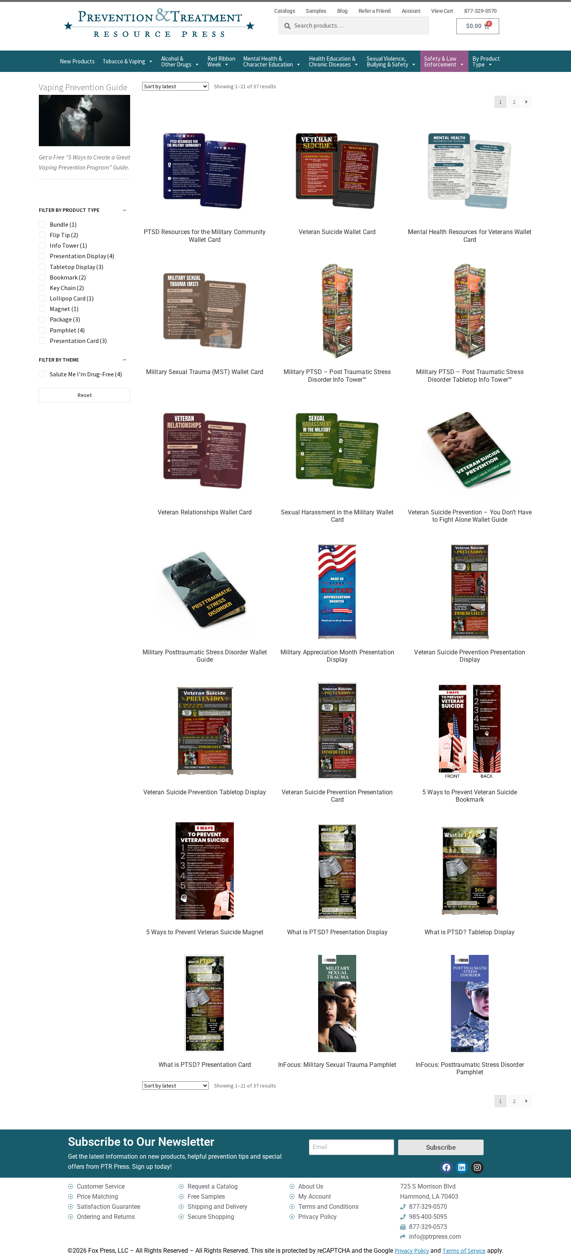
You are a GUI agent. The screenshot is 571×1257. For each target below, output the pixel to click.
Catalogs (284, 11)
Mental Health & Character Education (268, 61)
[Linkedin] (462, 1167)
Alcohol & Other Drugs (176, 61)
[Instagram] (477, 1167)
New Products (77, 61)
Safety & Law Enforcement (440, 61)
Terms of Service (464, 1250)
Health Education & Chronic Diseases (332, 61)
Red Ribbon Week (221, 61)
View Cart (442, 11)
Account (411, 11)
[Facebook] (446, 1167)
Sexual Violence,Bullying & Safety (387, 61)
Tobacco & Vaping (124, 61)
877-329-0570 (480, 11)
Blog (342, 11)
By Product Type (486, 61)
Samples (316, 11)
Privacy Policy (412, 1250)
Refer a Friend (375, 11)
